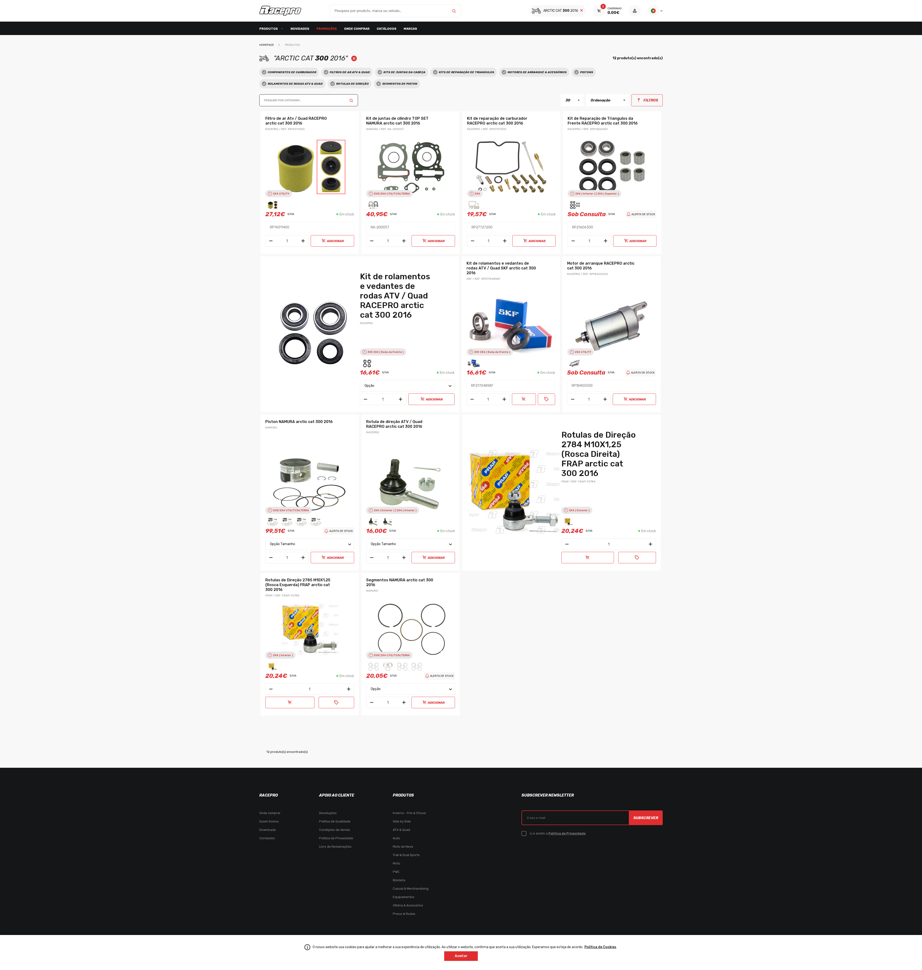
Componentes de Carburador (292, 72)
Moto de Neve (403, 846)
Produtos (292, 45)
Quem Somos (269, 821)
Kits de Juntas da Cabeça (404, 72)
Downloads (267, 830)
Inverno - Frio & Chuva (409, 813)
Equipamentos (403, 897)
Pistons (586, 72)
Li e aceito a (558, 833)
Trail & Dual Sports (406, 855)
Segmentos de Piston (399, 83)
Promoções (326, 28)
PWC (396, 872)
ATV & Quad (401, 830)
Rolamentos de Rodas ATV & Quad (295, 83)
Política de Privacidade (336, 838)
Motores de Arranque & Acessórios (537, 72)
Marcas (410, 28)
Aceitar (461, 956)
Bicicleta (399, 880)
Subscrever (645, 818)
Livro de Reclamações (335, 846)
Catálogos (386, 28)
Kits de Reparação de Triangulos (466, 72)
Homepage (266, 45)
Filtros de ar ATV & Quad (350, 72)
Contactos (267, 838)
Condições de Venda (334, 830)
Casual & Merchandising (411, 888)
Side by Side (402, 821)
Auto (396, 838)
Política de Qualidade (335, 821)
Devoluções (328, 813)
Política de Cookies (600, 947)
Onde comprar (357, 28)
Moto (396, 863)
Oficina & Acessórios (408, 905)
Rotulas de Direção (352, 83)
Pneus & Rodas (404, 914)
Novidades (300, 28)
